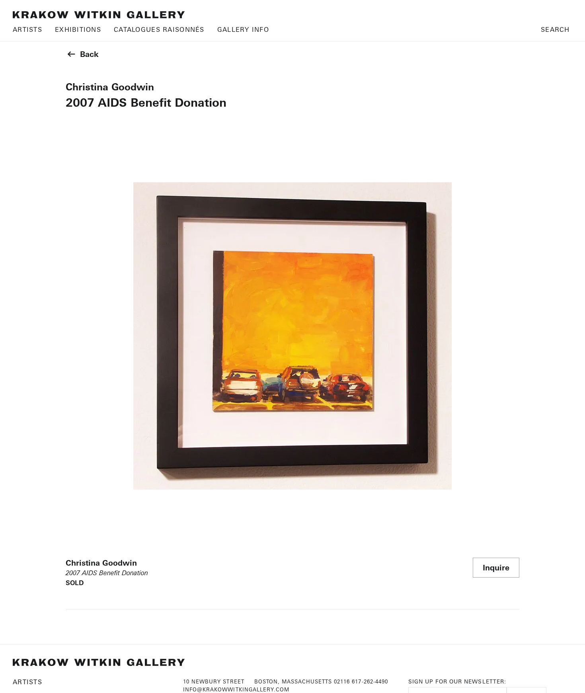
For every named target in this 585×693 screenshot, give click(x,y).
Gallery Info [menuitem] (243, 29)
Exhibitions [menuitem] (78, 29)
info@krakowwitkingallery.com (236, 689)
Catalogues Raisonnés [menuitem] (159, 29)
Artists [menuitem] (27, 29)
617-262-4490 (370, 681)
